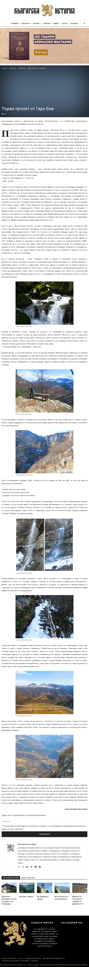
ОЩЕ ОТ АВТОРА (28, 878)
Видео (56, 23)
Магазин (74, 23)
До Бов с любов (26, 897)
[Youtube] (41, 867)
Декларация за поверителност (54, 958)
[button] (84, 23)
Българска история (27, 844)
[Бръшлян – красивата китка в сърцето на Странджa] (9, 888)
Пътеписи (21, 68)
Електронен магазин (9, 958)
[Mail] (32, 867)
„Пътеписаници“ (51, 121)
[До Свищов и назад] (44, 888)
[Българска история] (44, 10)
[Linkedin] (28, 867)
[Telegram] (36, 867)
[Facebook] (20, 867)
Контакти (34, 961)
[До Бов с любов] (26, 888)
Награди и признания (33, 958)
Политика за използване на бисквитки (15, 961)
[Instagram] (24, 867)
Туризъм (46, 23)
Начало (4, 68)
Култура (36, 23)
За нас (64, 23)
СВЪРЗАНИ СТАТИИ (11, 878)
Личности (25, 23)
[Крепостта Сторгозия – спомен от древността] (79, 888)
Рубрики (14, 23)
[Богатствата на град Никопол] (62, 888)
